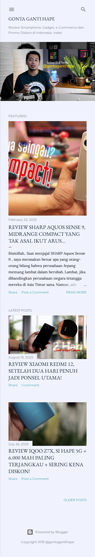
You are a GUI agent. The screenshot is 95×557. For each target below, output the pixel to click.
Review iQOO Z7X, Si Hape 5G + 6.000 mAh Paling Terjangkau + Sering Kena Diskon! (47, 461)
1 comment (30, 385)
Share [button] (12, 292)
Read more (76, 292)
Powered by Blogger (51, 532)
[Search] (83, 8)
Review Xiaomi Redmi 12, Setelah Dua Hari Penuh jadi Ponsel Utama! (43, 371)
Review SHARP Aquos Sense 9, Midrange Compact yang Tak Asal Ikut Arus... (47, 234)
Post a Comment (35, 292)
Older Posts (75, 500)
